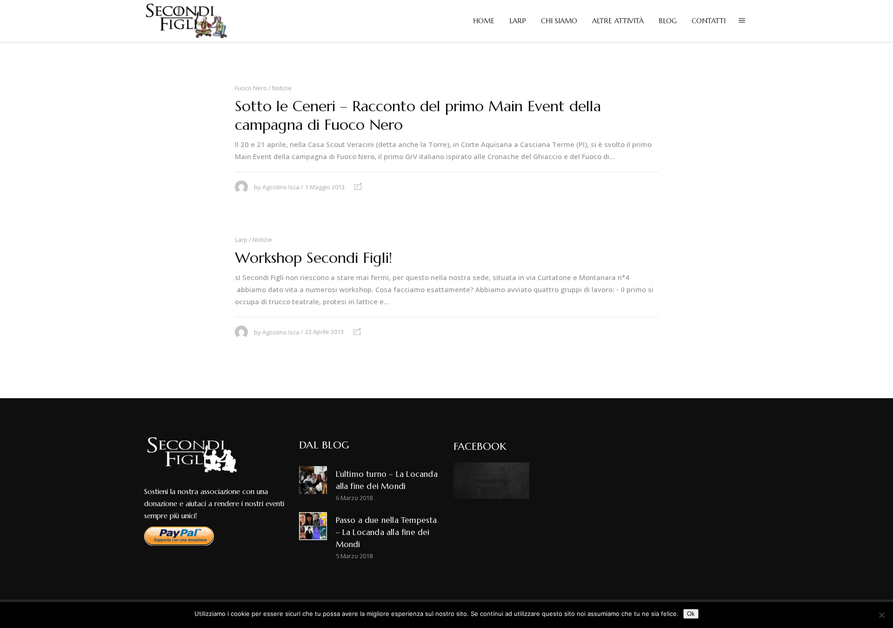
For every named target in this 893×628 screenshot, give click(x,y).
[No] (881, 615)
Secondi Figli (491, 480)
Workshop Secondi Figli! (313, 257)
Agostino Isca (281, 187)
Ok (691, 613)
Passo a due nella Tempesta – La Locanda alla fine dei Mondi (386, 532)
